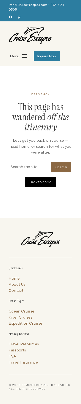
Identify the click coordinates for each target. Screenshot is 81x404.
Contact (16, 290)
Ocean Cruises (22, 311)
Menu (14, 56)
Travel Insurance (23, 362)
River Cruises (20, 317)
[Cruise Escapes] (40, 239)
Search (61, 167)
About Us (17, 284)
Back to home (41, 182)
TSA (12, 356)
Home (14, 278)
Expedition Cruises (26, 323)
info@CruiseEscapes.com (28, 5)
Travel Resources (24, 344)
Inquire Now (46, 56)
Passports (17, 350)
